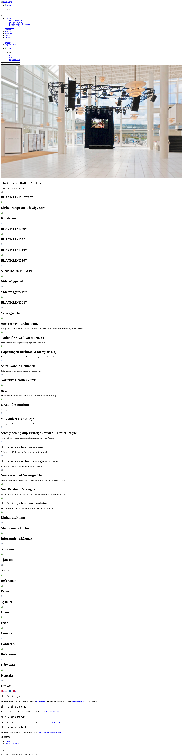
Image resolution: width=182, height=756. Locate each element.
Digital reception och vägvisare (19, 24)
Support (7, 741)
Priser (7, 41)
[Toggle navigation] (2, 15)
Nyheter (7, 43)
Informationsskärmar (16, 20)
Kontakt (7, 37)
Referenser (8, 33)
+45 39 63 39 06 (41, 701)
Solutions (8, 18)
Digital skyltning (14, 26)
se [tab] (12, 691)
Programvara (9, 28)
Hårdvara (8, 30)
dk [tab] (4, 691)
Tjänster (7, 31)
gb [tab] (8, 691)
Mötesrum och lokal (16, 22)
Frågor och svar (10, 45)
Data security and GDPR (13, 743)
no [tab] (16, 691)
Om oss (7, 35)
